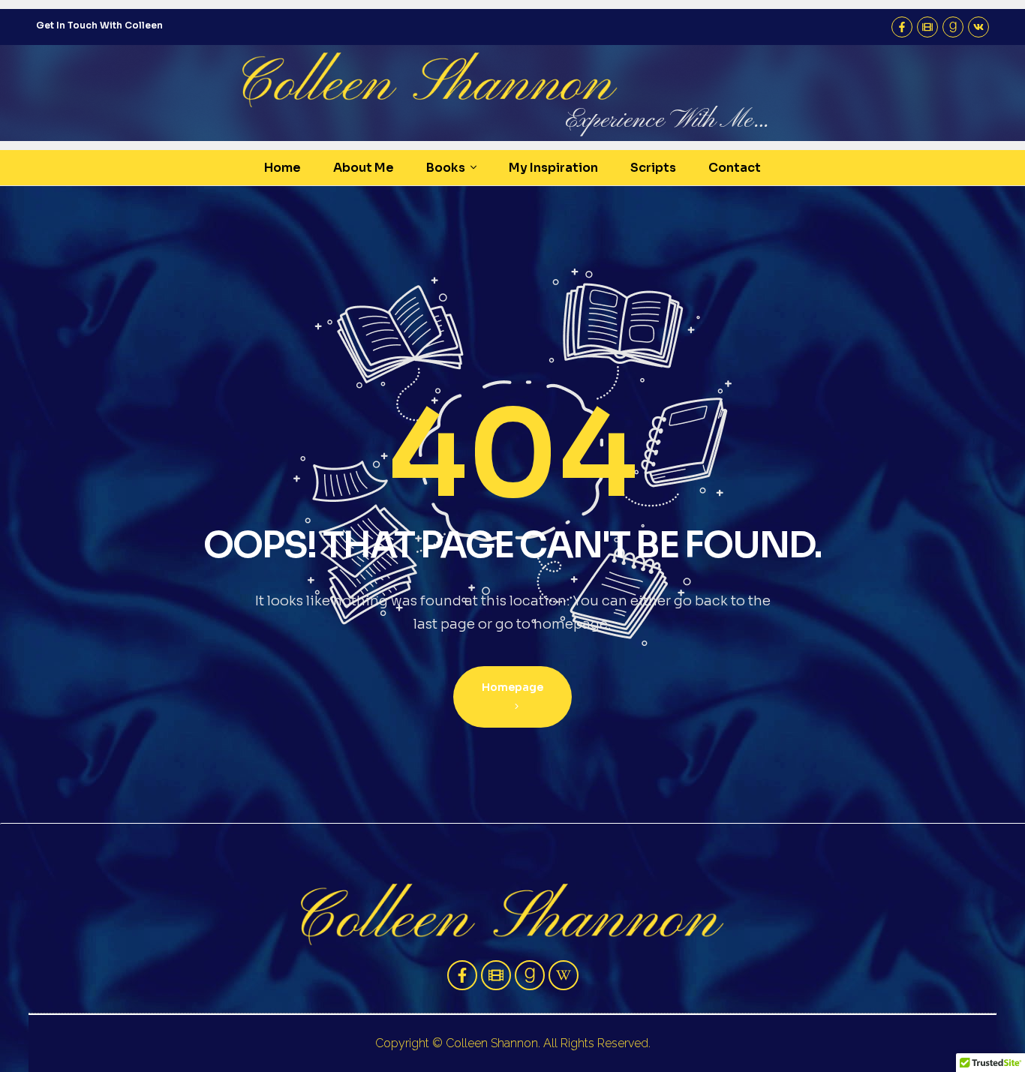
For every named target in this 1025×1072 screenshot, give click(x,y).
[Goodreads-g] (952, 27)
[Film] (927, 27)
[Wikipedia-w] (564, 975)
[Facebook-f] (901, 27)
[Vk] (978, 27)
